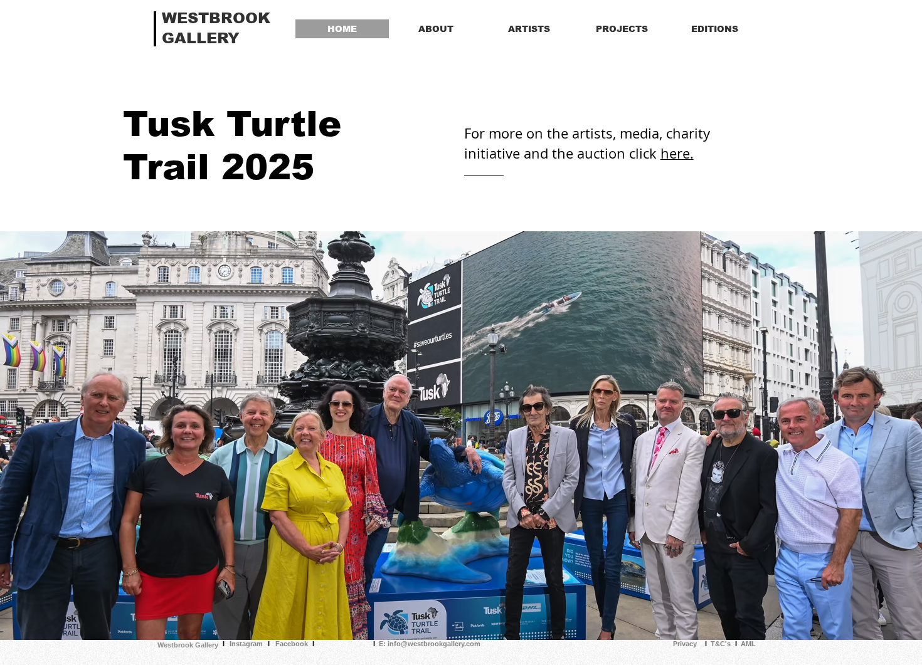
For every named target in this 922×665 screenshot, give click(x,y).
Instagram (246, 643)
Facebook (291, 643)
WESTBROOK (216, 17)
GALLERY (201, 37)
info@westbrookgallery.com (434, 643)
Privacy (685, 643)
